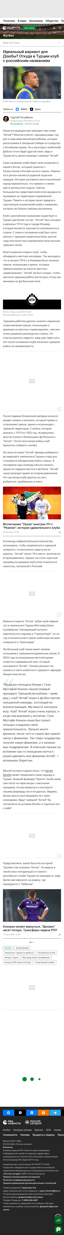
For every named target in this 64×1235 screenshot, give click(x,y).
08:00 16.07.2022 (11, 43)
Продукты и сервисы (43, 1135)
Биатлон (39, 1130)
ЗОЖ (48, 1130)
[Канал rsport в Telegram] (55, 1113)
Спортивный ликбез (45, 962)
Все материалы (16, 124)
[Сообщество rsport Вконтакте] (32, 1113)
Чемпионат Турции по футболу (19, 953)
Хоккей (57, 1130)
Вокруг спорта (11, 957)
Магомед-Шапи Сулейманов (36, 957)
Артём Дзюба (22, 948)
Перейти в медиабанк (42, 101)
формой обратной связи (30, 1197)
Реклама (24, 1135)
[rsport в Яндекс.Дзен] (20, 1113)
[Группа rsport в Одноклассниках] (43, 1113)
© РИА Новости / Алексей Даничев (17, 101)
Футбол (8, 948)
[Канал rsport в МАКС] (8, 1113)
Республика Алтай (46, 953)
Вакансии (8, 1147)
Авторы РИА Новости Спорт (18, 962)
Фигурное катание (22, 1130)
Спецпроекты (10, 1135)
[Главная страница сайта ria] (3, 28)
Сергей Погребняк (21, 117)
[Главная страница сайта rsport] (18, 28)
